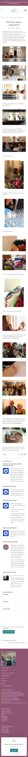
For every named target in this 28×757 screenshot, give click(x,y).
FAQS (2, 714)
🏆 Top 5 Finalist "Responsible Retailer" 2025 (13, 693)
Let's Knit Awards (5, 701)
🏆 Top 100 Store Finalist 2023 (9, 696)
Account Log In (5, 708)
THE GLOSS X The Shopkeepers (9, 698)
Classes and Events (6, 711)
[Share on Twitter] (25, 454)
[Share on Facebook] (22, 454)
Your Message (6, 609)
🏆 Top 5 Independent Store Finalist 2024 (12, 695)
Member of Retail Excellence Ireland (11, 692)
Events (6, 17)
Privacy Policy (5, 729)
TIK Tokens (4, 719)
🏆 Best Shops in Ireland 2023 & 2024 (11, 700)
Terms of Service (5, 732)
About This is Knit (5, 710)
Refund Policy (5, 727)
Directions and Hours (6, 713)
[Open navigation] (2, 10)
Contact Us (4, 720)
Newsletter (4, 716)
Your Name (6, 594)
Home (2, 17)
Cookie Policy (4, 731)
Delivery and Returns (6, 726)
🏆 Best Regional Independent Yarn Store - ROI (13, 703)
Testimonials (4, 717)
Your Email (5, 601)
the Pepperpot (18, 423)
